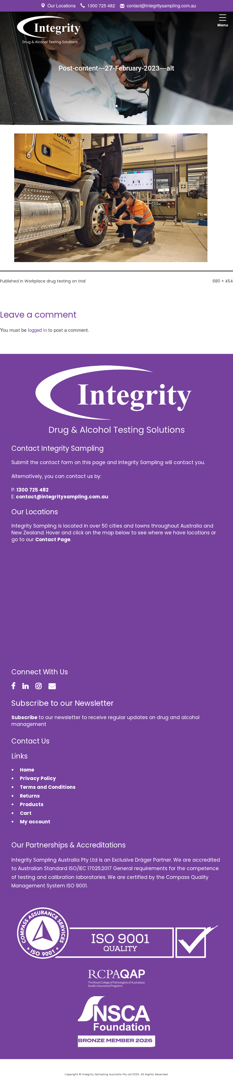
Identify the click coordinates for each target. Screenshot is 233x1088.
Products (31, 804)
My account (35, 821)
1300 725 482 (101, 5)
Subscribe (24, 717)
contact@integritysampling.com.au (161, 5)
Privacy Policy (38, 778)
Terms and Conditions (48, 787)
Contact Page (52, 539)
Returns (30, 795)
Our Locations (61, 5)
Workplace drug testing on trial (55, 281)
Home (27, 769)
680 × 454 (223, 281)
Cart (26, 813)
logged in (37, 329)
